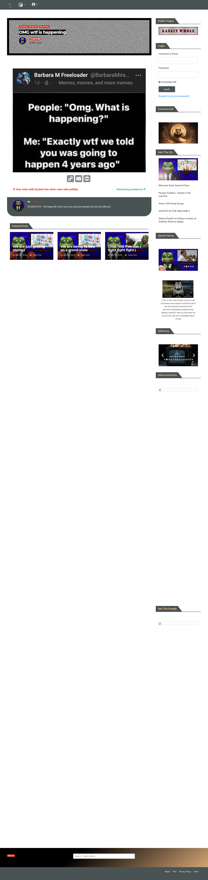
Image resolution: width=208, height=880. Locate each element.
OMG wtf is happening (42, 32)
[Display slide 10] (184, 359)
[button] (186, 5)
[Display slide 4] (191, 266)
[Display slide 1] (184, 266)
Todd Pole (35, 39)
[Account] (35, 4)
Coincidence (24, 26)
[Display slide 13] (190, 359)
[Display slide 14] (192, 359)
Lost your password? (179, 96)
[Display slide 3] (188, 266)
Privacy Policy (185, 872)
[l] (45, 4)
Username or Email (168, 54)
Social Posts (44, 26)
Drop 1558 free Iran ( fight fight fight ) (124, 248)
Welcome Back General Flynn (174, 185)
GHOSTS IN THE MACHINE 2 (174, 211)
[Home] (9, 5)
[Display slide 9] (182, 359)
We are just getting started (29, 248)
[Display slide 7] (177, 359)
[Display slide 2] (186, 266)
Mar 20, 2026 (21, 255)
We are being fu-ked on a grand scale (77, 248)
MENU (11, 855)
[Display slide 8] (179, 359)
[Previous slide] (162, 260)
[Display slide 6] (175, 359)
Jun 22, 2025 (116, 255)
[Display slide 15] (193, 362)
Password (164, 68)
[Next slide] (194, 260)
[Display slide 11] (186, 359)
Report (167, 872)
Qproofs (34, 26)
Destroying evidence (130, 189)
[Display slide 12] (188, 359)
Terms (196, 872)
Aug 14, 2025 (69, 255)
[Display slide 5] (193, 266)
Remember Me (169, 82)
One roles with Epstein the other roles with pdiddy (46, 189)
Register (163, 96)
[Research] (22, 5)
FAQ (174, 872)
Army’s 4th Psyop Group (171, 203)
